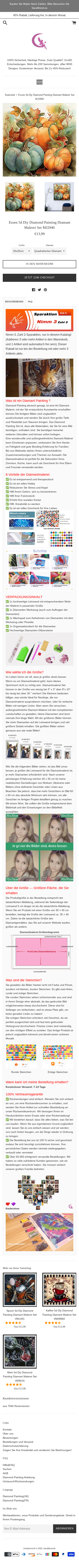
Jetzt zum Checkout (39, 277)
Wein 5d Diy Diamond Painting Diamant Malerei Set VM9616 (20, 1376)
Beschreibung (14, 301)
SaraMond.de (49, 1548)
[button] (13, 1322)
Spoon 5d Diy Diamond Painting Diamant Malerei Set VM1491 (20, 1314)
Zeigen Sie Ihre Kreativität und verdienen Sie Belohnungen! (37, 1450)
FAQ (30, 301)
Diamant (49, 245)
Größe (22, 245)
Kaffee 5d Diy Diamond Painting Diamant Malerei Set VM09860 (59, 1314)
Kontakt (7, 1429)
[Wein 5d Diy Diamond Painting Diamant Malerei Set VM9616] (20, 1352)
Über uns (8, 1433)
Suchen (7, 1469)
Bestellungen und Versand (18, 1441)
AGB (5, 1473)
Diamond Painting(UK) (16, 1496)
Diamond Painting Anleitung (19, 1477)
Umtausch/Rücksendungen (18, 1481)
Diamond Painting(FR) (16, 1500)
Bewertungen (10, 1437)
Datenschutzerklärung (15, 1445)
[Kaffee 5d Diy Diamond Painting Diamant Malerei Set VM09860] (59, 1290)
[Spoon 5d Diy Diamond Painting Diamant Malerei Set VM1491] (20, 1290)
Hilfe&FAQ (9, 1465)
